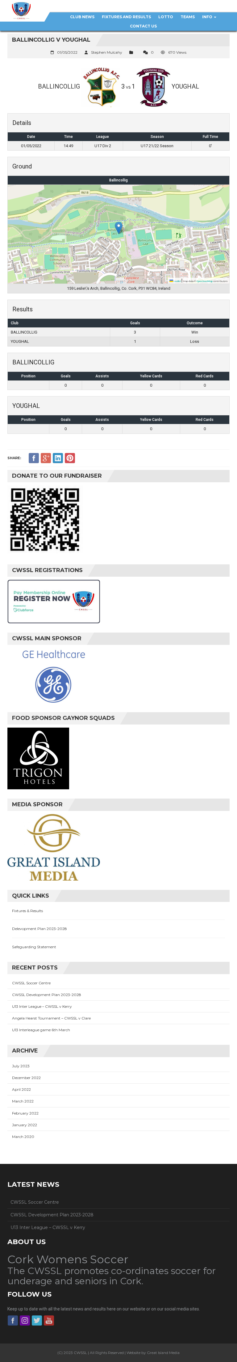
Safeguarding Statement (34, 947)
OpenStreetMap (205, 281)
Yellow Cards (151, 376)
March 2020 (23, 1136)
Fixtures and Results (126, 17)
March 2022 (23, 1101)
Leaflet (177, 281)
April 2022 (21, 1089)
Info (207, 17)
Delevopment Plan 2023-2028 (39, 928)
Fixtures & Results (27, 910)
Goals (66, 376)
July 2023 (21, 1066)
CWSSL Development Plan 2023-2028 (46, 994)
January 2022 (24, 1125)
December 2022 (26, 1077)
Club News (82, 17)
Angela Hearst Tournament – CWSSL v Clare (51, 1018)
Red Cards (205, 376)
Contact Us (143, 26)
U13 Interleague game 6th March (41, 1030)
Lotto (165, 17)
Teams (188, 17)
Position (28, 376)
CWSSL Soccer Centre (31, 983)
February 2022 (25, 1113)
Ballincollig (118, 180)
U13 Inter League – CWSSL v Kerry (42, 1006)
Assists (102, 376)
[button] (119, 228)
